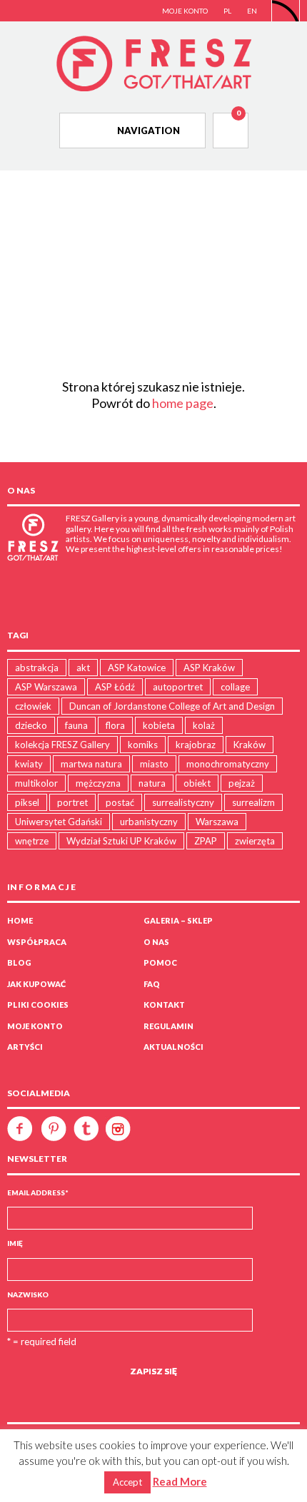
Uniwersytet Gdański (58, 821)
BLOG (19, 962)
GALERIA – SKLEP (178, 920)
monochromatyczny (227, 764)
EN (252, 10)
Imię (15, 1243)
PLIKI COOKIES (38, 1004)
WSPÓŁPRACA (36, 941)
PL (227, 10)
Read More (180, 1481)
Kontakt (164, 1004)
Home (20, 920)
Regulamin (168, 1026)
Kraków (249, 744)
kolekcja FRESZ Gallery (62, 744)
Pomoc (160, 962)
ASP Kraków (209, 667)
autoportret (178, 687)
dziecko (31, 725)
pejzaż (241, 783)
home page (182, 403)
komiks (143, 744)
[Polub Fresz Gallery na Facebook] (23, 1127)
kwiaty (29, 764)
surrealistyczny (183, 802)
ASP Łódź (115, 687)
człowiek (33, 706)
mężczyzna (98, 783)
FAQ (152, 983)
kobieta (159, 725)
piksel (27, 802)
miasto (154, 764)
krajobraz (196, 744)
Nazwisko (28, 1294)
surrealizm (253, 802)
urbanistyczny (149, 821)
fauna (76, 725)
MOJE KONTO (185, 10)
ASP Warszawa (46, 687)
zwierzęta (255, 841)
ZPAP (205, 841)
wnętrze (32, 841)
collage (235, 687)
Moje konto (35, 1026)
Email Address (38, 1192)
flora (115, 725)
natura (152, 783)
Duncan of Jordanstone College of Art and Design (172, 706)
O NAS (156, 941)
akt (83, 667)
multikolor (36, 783)
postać (120, 802)
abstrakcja (37, 667)
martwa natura (91, 764)
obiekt (197, 783)
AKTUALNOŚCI (173, 1046)
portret (72, 802)
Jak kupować (36, 983)
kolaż (204, 725)
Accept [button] (127, 1482)
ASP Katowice (137, 667)
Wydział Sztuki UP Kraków (121, 841)
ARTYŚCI (25, 1046)
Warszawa (217, 821)
